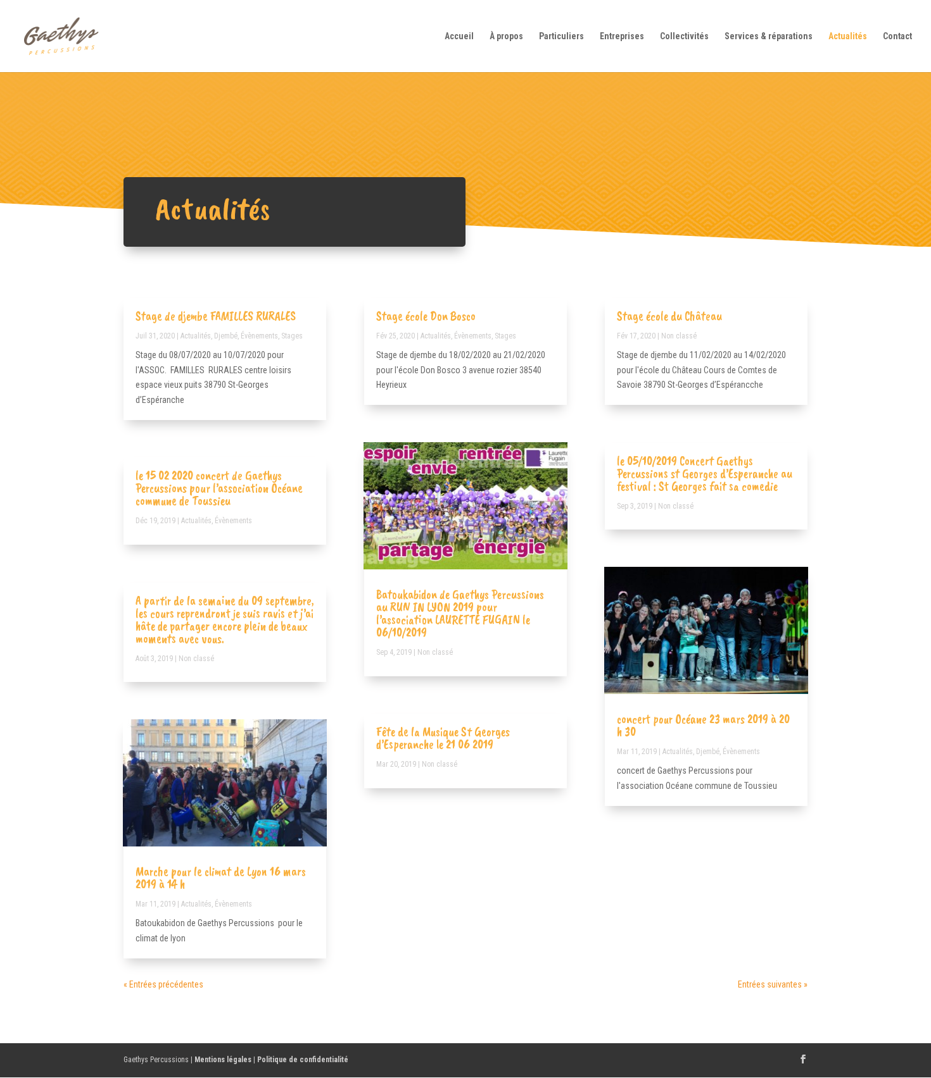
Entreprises (622, 36)
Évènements (259, 335)
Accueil (459, 36)
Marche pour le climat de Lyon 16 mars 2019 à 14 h (221, 878)
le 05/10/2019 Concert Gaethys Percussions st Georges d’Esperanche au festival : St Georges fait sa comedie (704, 473)
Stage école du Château (669, 316)
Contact (897, 36)
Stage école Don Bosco (426, 316)
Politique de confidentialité (302, 1059)
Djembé (226, 335)
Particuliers (561, 36)
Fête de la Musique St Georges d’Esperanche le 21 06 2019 (443, 738)
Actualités (847, 36)
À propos (506, 36)
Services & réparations (769, 36)
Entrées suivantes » (773, 984)
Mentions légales (222, 1059)
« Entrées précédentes (163, 984)
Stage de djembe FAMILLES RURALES (216, 316)
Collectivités (684, 36)
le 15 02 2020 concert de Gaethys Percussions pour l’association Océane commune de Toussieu (219, 488)
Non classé (196, 658)
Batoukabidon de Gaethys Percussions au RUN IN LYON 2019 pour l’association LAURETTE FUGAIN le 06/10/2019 (460, 613)
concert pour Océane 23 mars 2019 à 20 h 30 (703, 725)
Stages (292, 335)
